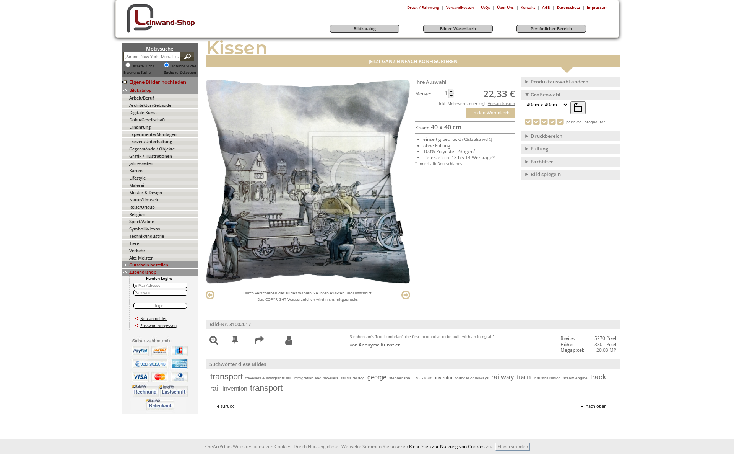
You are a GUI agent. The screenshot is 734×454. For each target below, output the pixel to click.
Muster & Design (145, 192)
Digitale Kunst (143, 112)
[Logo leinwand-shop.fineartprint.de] (175, 32)
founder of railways (472, 378)
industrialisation (547, 378)
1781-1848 (422, 378)
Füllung (539, 148)
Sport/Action (141, 221)
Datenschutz (568, 7)
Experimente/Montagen (153, 134)
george (376, 377)
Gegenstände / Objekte (152, 149)
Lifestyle (137, 178)
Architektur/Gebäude (150, 105)
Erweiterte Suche (137, 72)
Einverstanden (512, 446)
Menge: (423, 94)
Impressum (597, 7)
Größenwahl (545, 94)
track (598, 377)
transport (226, 376)
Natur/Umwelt (143, 200)
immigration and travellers (316, 378)
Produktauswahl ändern (559, 81)
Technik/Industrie (146, 236)
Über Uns (505, 7)
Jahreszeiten (141, 163)
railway (502, 377)
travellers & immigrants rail (268, 378)
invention (234, 388)
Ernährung (140, 127)
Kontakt (528, 7)
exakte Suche (143, 66)
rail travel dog (353, 378)
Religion (137, 214)
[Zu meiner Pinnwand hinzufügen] (235, 341)
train (524, 377)
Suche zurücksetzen (180, 72)
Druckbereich (546, 135)
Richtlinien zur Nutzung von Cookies (447, 446)
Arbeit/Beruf (141, 98)
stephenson (399, 378)
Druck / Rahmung (423, 7)
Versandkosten (460, 7)
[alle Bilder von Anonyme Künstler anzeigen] (289, 340)
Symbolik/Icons (144, 229)
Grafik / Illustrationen (150, 156)
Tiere (134, 243)
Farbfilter (542, 161)
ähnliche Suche (184, 66)
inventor (444, 378)
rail (215, 388)
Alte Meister (141, 258)
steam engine (575, 378)
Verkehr (137, 250)
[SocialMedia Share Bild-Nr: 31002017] (259, 341)
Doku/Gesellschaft (147, 119)
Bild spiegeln (546, 174)
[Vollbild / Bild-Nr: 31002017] (213, 341)
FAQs (485, 7)
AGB (546, 7)
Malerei (136, 185)
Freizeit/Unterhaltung (150, 141)
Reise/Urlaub (142, 207)
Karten (136, 170)
